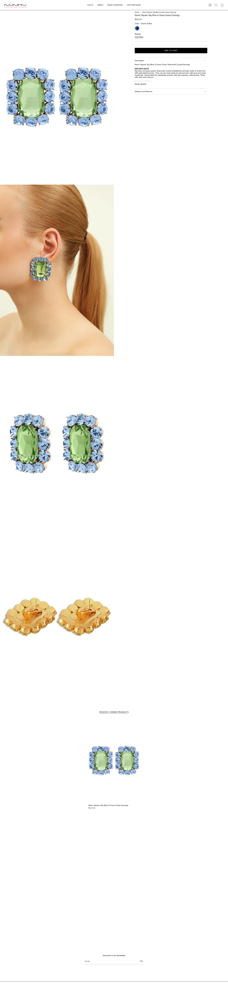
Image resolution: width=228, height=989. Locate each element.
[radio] (137, 28)
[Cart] (222, 5)
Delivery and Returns (143, 91)
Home (137, 12)
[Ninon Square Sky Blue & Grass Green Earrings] (114, 760)
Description (139, 60)
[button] (100, 5)
